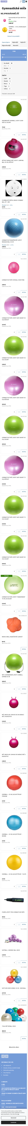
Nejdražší (22, 42)
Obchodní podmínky (8, 1070)
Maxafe (7, 81)
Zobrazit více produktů (13, 36)
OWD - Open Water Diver (8, 1107)
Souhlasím (13, 1122)
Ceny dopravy (6, 1073)
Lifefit (7, 78)
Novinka (7, 68)
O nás (3, 1084)
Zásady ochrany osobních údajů (11, 1068)
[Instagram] (6, 1056)
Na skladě (8, 63)
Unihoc (7, 89)
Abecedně (15, 45)
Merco (7, 83)
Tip (6, 71)
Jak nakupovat (7, 1065)
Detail (24, 135)
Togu (6, 86)
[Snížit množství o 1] (15, 136)
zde (18, 1114)
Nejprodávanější (6, 45)
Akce (6, 66)
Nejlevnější (15, 42)
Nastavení (13, 1118)
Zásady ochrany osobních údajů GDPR (13, 1093)
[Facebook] (3, 1056)
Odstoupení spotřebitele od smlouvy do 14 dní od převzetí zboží (13, 1089)
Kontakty (5, 1075)
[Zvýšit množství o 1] (15, 134)
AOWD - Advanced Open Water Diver (12, 1103)
